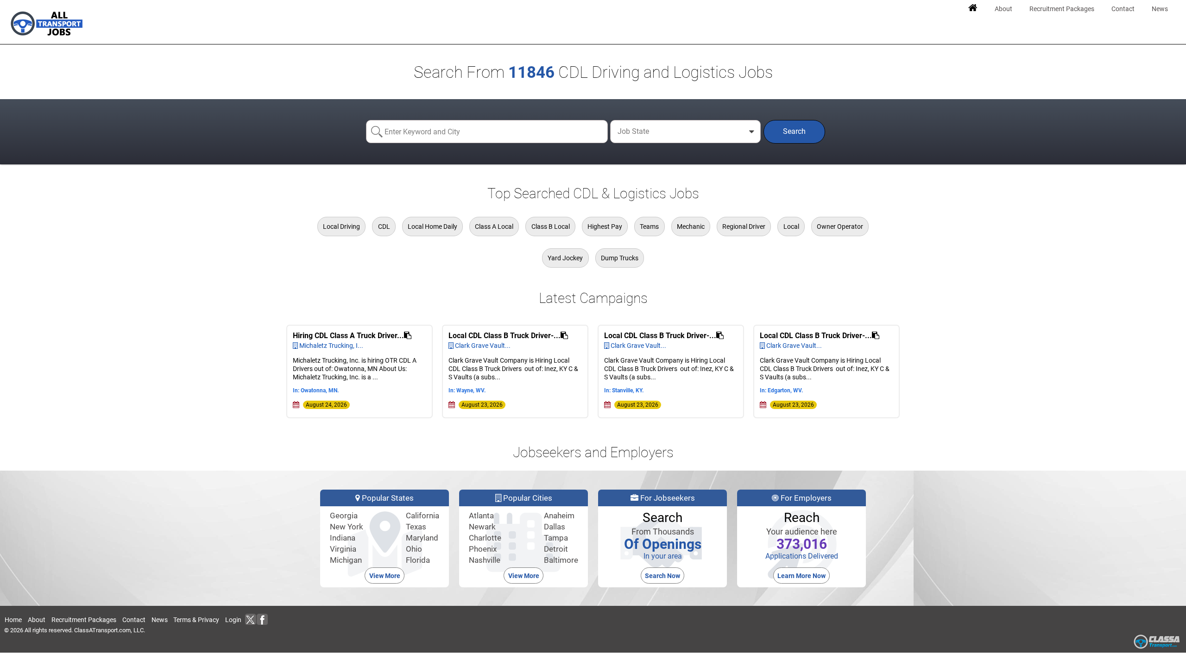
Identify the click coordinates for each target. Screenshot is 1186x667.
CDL (384, 226)
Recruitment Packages (83, 619)
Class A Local (494, 226)
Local (791, 226)
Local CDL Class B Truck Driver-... (504, 335)
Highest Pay (604, 226)
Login (233, 619)
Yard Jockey (565, 258)
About (36, 619)
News (159, 619)
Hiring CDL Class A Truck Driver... (348, 335)
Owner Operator (840, 226)
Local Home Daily (432, 226)
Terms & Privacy (196, 619)
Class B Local (550, 226)
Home (13, 619)
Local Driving (341, 226)
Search (794, 131)
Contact (133, 619)
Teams (649, 226)
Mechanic (691, 226)
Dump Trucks (619, 258)
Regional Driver (743, 226)
